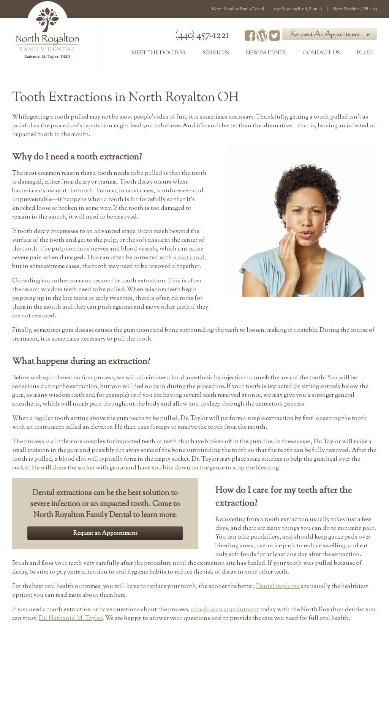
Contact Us (321, 53)
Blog (365, 53)
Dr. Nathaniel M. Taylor (71, 618)
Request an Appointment (105, 533)
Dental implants (278, 586)
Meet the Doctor (159, 53)
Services (216, 53)
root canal (190, 258)
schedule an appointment (225, 609)
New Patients (266, 53)
